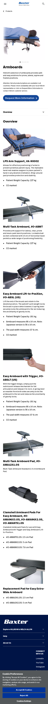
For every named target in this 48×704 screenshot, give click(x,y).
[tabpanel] (24, 39)
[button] (24, 630)
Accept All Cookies (24, 690)
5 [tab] (27, 62)
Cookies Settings (24, 701)
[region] (24, 687)
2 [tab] (22, 62)
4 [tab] (25, 62)
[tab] (43, 3)
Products (9, 11)
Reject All (24, 695)
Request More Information (19, 98)
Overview (24, 112)
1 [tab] (20, 62)
